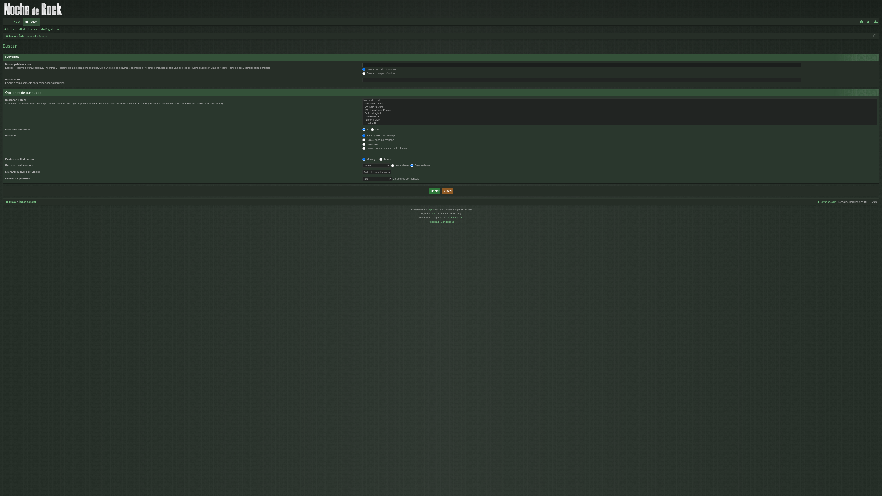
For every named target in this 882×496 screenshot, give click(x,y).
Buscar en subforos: (17, 129)
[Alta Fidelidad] (619, 116)
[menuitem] (861, 22)
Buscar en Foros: (15, 100)
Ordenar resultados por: (19, 165)
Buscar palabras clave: (18, 64)
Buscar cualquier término (380, 73)
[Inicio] (33, 9)
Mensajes (372, 159)
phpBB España (455, 217)
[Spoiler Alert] (619, 123)
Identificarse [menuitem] (869, 23)
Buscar (11, 29)
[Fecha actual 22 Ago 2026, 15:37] (874, 36)
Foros (33, 22)
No (377, 129)
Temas (387, 159)
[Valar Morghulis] (619, 113)
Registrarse (52, 29)
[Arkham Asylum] (619, 107)
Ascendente (402, 165)
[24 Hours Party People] (619, 110)
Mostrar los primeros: (18, 178)
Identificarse (30, 29)
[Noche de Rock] (619, 100)
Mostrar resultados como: (20, 159)
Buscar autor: (13, 79)
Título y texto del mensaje (380, 135)
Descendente (422, 165)
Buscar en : (12, 135)
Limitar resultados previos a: (22, 171)
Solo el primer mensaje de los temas (386, 148)
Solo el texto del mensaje (380, 139)
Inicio (16, 22)
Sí (367, 129)
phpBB (431, 209)
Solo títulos (372, 144)
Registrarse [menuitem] (876, 23)
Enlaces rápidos (7, 23)
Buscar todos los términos (381, 69)
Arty (433, 213)
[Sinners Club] (619, 119)
